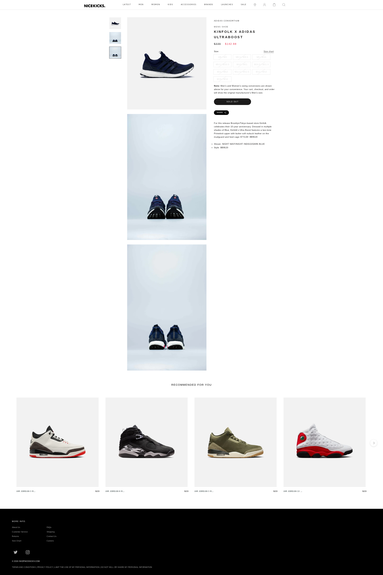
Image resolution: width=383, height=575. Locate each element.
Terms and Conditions (24, 567)
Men (141, 4)
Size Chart (16, 541)
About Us (16, 527)
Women (155, 4)
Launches (227, 4)
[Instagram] (28, 552)
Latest (127, 4)
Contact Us (51, 536)
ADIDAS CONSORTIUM (227, 21)
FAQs (49, 527)
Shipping (51, 532)
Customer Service (20, 532)
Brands (208, 4)
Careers (50, 541)
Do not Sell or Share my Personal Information (126, 567)
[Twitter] (16, 552)
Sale (244, 4)
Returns (15, 536)
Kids (170, 4)
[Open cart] (274, 4)
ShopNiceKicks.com (29, 561)
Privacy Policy (45, 567)
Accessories (188, 4)
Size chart (269, 51)
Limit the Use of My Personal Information (77, 567)
